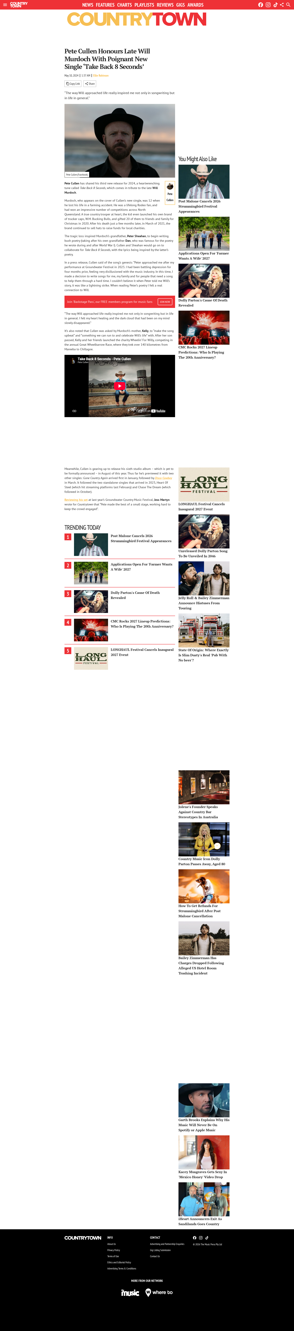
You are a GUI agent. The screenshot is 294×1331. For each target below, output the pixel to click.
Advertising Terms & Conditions (121, 1268)
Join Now (165, 301)
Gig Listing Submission (160, 1250)
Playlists (144, 4)
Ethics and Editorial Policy (119, 1262)
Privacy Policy (113, 1250)
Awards (195, 4)
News (87, 4)
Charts (124, 4)
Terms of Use (113, 1256)
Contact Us (155, 1256)
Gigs (180, 4)
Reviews (165, 4)
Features (105, 4)
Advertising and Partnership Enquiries (167, 1244)
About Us (111, 1244)
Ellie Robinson (101, 75)
